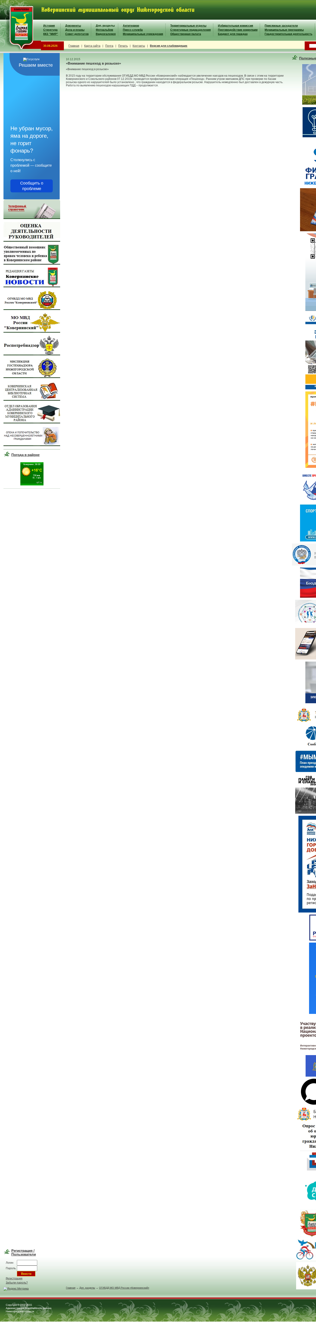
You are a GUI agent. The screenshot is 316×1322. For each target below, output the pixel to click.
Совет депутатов (77, 34)
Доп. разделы (105, 25)
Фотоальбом (104, 29)
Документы (73, 25)
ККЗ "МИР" (50, 34)
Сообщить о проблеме (31, 186)
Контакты (139, 45)
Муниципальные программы (284, 29)
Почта (109, 45)
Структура (50, 29)
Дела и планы (74, 29)
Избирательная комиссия (235, 25)
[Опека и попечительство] (31, 445)
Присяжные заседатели (281, 25)
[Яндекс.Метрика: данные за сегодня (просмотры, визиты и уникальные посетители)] (16, 1289)
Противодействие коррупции (237, 29)
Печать (123, 45)
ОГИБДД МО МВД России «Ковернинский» (124, 1287)
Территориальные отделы (188, 25)
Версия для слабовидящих (168, 45)
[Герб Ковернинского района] (20, 50)
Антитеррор (131, 25)
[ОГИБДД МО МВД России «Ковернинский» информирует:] (31, 309)
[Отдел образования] (31, 422)
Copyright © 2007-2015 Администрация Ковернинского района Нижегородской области (28, 1308)
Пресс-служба (133, 29)
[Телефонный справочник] (31, 218)
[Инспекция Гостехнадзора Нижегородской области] (31, 377)
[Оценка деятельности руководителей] (31, 240)
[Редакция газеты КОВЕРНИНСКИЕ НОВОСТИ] (31, 286)
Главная (73, 45)
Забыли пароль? (17, 1282)
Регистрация (14, 1278)
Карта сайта (92, 45)
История (49, 25)
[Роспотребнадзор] (31, 354)
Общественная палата (185, 34)
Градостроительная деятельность (288, 34)
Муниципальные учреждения (143, 34)
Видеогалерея (106, 34)
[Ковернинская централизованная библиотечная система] (31, 399)
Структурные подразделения (190, 29)
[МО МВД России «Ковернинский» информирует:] (31, 331)
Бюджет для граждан (233, 34)
